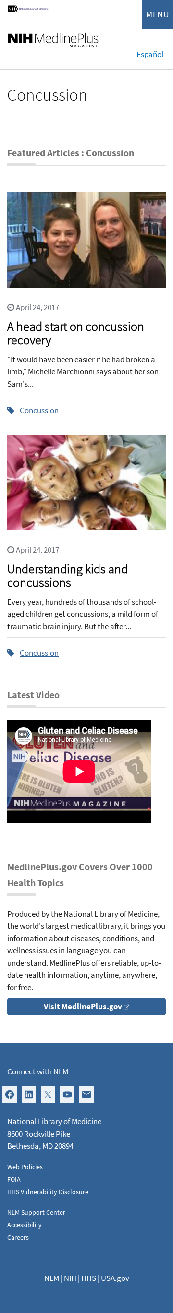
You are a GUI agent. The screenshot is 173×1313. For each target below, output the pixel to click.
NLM (51, 1278)
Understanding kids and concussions (67, 575)
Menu (157, 14)
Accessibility (24, 1225)
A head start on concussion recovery (75, 332)
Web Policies (25, 1167)
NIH (70, 1278)
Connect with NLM (37, 1071)
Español (149, 54)
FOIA (14, 1179)
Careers (18, 1237)
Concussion (39, 410)
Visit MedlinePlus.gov (83, 1006)
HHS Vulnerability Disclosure (47, 1191)
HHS (88, 1278)
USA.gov (115, 1278)
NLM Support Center (36, 1212)
